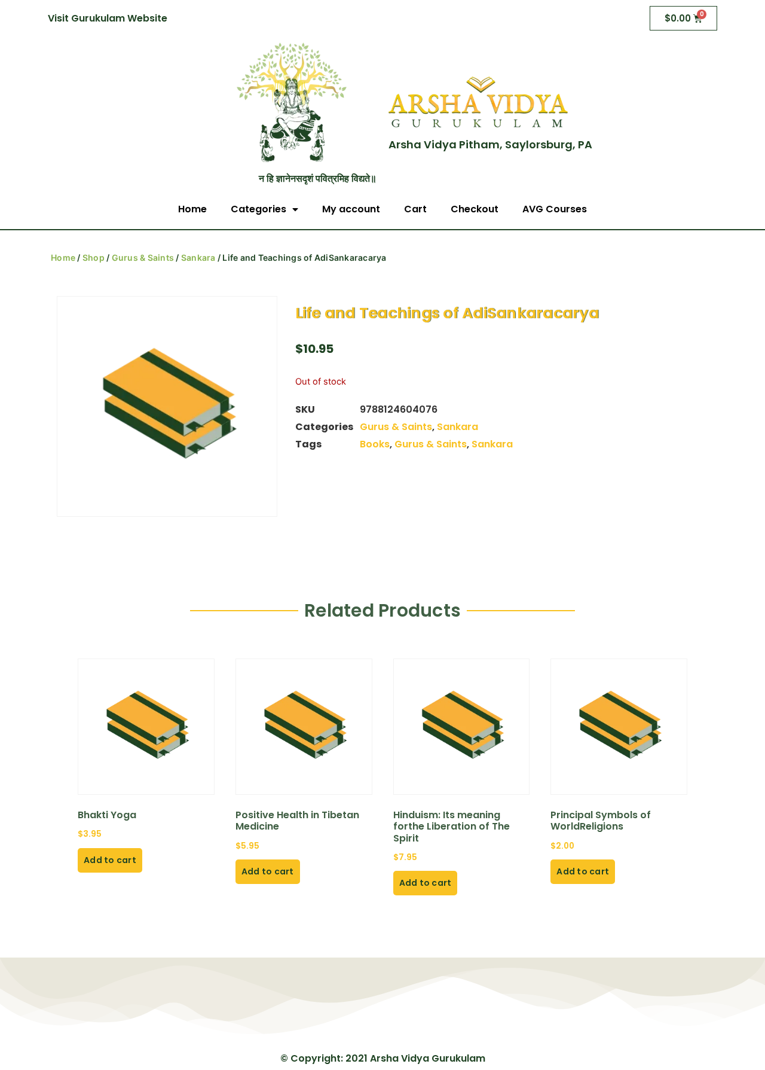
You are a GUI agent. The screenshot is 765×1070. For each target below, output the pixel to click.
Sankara (198, 257)
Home (192, 209)
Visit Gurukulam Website (107, 18)
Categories (258, 209)
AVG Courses (554, 209)
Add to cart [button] (110, 860)
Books (375, 444)
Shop (93, 257)
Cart (415, 209)
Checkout (474, 209)
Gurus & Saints (143, 257)
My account (351, 209)
